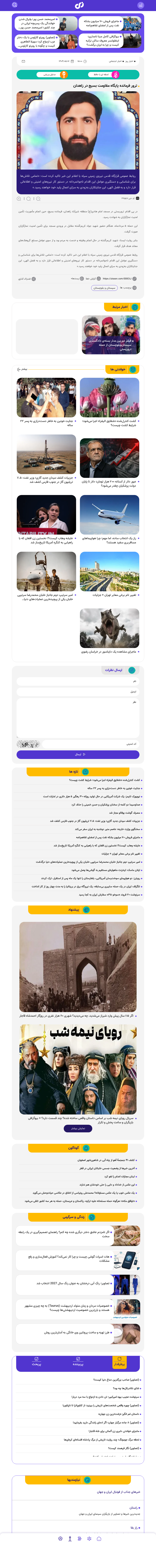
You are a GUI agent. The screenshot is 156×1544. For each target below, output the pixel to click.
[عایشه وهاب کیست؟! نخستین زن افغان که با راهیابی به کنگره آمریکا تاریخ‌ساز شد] (46, 515)
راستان (134, 1508)
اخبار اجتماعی (115, 61)
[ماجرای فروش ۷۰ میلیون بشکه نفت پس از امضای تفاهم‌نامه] (130, 23)
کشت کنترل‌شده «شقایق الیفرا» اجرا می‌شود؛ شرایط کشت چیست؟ (109, 423)
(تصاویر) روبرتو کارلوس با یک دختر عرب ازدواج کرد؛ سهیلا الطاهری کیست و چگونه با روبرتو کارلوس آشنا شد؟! (36, 42)
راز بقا (134, 1528)
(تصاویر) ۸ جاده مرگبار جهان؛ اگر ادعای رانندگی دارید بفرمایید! (106, 1423)
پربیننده (78, 1364)
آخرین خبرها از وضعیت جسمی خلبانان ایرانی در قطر (107, 1168)
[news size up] (19, 198)
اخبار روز (129, 61)
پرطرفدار (119, 1364)
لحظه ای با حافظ (101, 74)
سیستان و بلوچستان (104, 288)
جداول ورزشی (50, 74)
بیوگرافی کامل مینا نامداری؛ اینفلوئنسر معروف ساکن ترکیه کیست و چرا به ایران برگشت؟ (102, 41)
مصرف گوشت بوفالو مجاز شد (124, 813)
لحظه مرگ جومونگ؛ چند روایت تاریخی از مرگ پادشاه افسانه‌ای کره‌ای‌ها (101, 1440)
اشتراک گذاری (24, 279)
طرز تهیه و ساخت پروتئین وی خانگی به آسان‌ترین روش (76, 1333)
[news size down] (38, 198)
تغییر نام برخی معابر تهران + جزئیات (114, 595)
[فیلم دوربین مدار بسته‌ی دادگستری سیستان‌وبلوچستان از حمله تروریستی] (111, 334)
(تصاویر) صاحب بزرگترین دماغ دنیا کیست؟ (116, 1380)
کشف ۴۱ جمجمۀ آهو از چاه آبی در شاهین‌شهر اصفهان (106, 1160)
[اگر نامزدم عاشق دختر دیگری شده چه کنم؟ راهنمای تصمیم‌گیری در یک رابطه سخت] (124, 1236)
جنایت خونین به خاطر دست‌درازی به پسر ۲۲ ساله (46, 423)
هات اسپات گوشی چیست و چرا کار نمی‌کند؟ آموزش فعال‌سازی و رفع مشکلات (68, 1259)
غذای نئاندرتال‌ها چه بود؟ (126, 1388)
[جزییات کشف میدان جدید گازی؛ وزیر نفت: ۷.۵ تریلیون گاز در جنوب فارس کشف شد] (46, 454)
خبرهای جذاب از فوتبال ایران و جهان (118, 1492)
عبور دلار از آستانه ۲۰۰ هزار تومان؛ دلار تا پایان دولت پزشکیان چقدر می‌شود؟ (109, 484)
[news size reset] (28, 198)
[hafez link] (89, 1539)
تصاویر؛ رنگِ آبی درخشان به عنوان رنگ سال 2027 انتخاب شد (73, 1284)
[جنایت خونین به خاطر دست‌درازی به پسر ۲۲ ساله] (46, 397)
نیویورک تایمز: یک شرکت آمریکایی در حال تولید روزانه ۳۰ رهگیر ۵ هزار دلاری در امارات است (91, 797)
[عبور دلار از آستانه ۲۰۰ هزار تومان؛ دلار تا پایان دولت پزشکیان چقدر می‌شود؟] (109, 458)
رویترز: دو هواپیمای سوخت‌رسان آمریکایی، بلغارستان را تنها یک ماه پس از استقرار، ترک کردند (90, 878)
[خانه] (99, 1539)
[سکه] (79, 1539)
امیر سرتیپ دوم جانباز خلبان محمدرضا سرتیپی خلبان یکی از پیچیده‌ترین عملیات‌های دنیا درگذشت (45, 597)
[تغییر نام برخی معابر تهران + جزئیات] (109, 571)
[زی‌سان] (79, 5)
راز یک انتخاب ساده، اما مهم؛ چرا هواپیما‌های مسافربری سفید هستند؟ (109, 540)
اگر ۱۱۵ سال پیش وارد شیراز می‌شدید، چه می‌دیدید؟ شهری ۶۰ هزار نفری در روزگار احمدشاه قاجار (76, 1016)
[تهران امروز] (70, 1538)
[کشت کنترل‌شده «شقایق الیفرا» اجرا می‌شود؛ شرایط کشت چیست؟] (109, 397)
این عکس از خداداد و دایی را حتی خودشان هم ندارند (107, 1185)
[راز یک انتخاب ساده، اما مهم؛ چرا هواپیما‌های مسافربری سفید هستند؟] (109, 515)
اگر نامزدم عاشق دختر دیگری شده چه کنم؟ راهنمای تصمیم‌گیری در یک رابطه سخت (63, 1234)
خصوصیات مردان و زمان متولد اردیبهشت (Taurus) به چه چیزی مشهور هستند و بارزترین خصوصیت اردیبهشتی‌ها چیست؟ (67, 1308)
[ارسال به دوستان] (23, 61)
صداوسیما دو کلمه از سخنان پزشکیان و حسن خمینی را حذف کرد (106, 805)
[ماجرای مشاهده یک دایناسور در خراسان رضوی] (109, 628)
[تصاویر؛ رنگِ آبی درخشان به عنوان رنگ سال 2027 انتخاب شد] (124, 1285)
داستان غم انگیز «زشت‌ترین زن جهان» (118, 1414)
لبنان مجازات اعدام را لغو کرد (119, 1177)
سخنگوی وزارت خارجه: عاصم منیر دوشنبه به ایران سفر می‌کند (107, 829)
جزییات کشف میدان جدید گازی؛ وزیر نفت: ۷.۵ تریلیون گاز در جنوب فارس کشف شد (45, 480)
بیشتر (24, 369)
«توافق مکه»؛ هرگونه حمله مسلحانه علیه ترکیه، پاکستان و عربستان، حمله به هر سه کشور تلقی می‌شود (80, 1201)
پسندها (75, 278)
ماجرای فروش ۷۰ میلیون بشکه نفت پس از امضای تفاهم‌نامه (101, 23)
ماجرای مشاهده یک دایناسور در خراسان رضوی (108, 652)
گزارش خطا (91, 279)
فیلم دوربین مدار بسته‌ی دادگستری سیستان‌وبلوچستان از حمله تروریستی (110, 345)
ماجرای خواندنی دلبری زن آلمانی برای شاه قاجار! (114, 1431)
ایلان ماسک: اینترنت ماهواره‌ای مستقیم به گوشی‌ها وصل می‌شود (106, 870)
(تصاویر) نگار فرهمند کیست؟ (123, 1448)
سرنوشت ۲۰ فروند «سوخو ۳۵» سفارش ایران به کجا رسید (109, 895)
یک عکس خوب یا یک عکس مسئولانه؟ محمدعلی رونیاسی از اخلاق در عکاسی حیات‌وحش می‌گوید (84, 1193)
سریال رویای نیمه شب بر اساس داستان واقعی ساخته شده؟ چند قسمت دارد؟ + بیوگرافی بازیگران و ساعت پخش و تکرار (80, 1120)
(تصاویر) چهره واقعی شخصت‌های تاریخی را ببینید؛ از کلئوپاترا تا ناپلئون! (101, 1406)
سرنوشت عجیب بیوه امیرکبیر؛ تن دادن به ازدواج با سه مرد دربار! (103, 1397)
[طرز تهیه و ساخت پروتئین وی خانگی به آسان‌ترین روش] (124, 1334)
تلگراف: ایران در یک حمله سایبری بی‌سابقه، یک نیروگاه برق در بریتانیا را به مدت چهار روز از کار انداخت (86, 887)
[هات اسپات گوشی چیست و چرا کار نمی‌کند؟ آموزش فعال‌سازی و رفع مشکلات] (124, 1260)
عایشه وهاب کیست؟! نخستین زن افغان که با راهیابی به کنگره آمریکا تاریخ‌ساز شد (46, 540)
